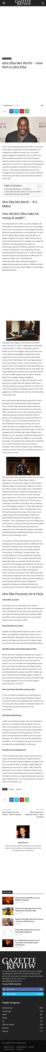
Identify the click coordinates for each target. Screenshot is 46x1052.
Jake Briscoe (8, 105)
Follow (39, 994)
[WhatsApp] (27, 111)
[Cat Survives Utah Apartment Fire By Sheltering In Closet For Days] (7, 911)
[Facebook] (11, 111)
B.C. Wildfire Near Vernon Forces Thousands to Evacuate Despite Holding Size (27, 943)
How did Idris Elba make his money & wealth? (23, 192)
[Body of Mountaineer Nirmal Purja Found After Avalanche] (7, 932)
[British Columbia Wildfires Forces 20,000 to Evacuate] (7, 901)
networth (19, 789)
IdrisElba (11, 789)
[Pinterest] (22, 111)
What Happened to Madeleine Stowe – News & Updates (34, 814)
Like (41, 989)
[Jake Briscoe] (23, 831)
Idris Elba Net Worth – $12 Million (18, 189)
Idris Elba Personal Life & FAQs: (18, 194)
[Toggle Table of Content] (38, 186)
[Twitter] (16, 111)
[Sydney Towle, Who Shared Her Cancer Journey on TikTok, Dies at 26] (7, 922)
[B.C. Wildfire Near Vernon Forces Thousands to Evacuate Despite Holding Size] (7, 943)
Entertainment (7, 58)
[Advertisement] (23, 30)
